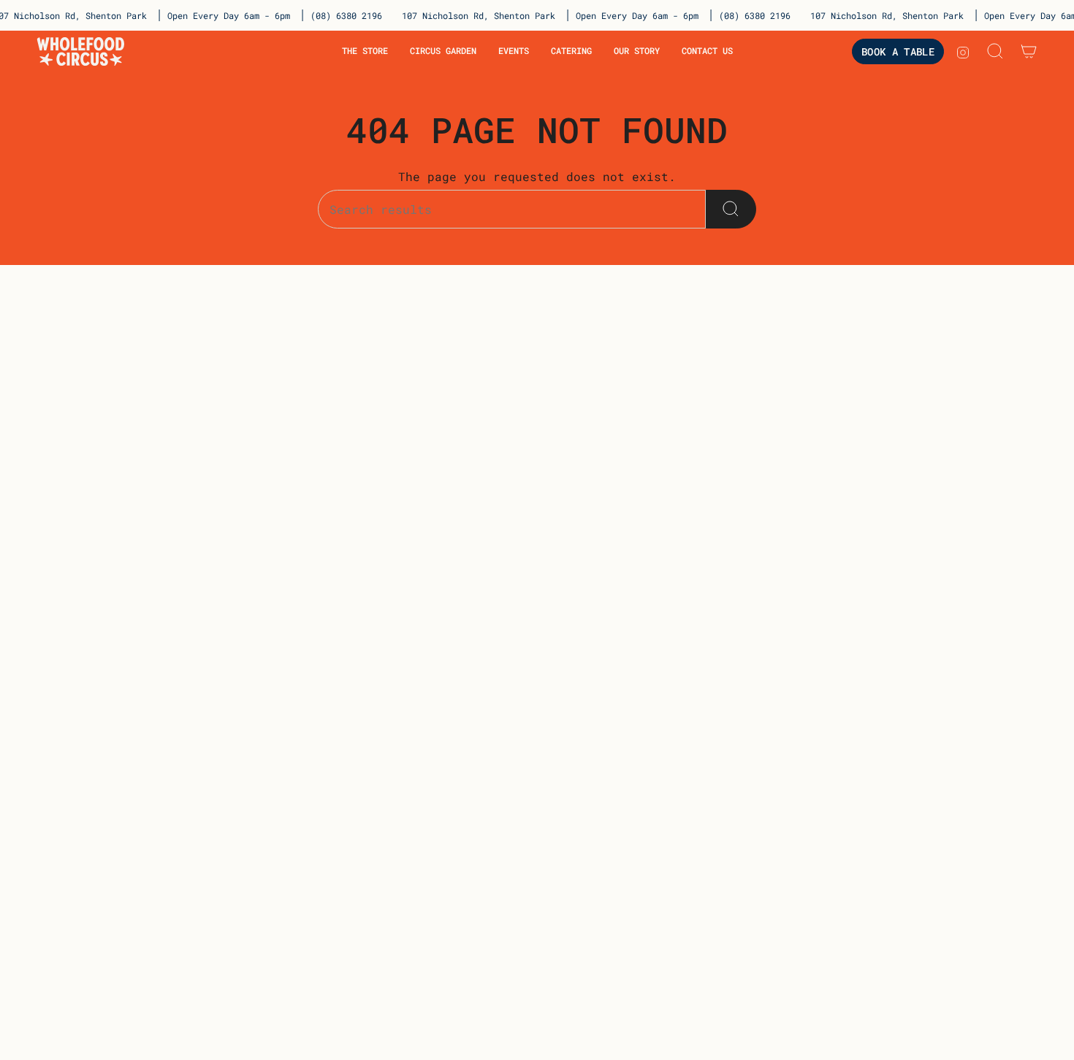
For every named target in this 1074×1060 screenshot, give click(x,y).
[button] (365, 51)
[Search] (731, 209)
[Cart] (1029, 51)
